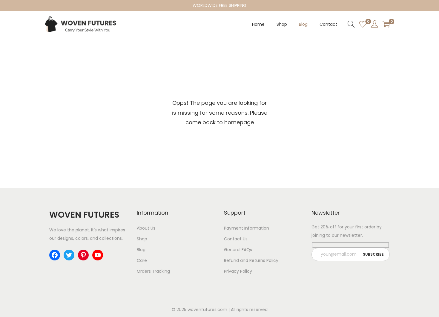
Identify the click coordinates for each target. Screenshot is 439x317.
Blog (141, 250)
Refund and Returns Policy (251, 260)
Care (142, 260)
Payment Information (246, 228)
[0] (362, 24)
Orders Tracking (153, 271)
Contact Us (236, 239)
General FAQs (238, 250)
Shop (142, 239)
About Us (146, 228)
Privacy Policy (238, 271)
